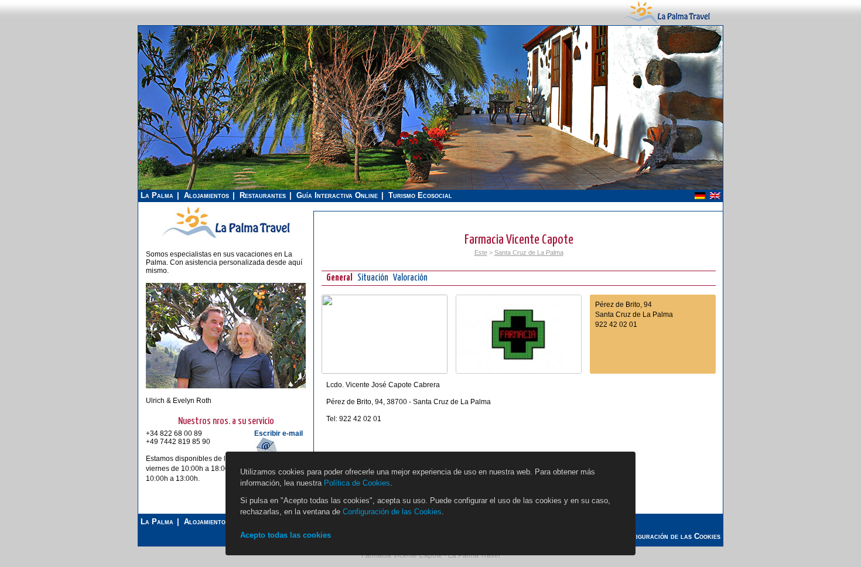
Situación (372, 278)
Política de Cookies (357, 483)
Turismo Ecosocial (420, 195)
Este (480, 252)
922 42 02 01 (616, 324)
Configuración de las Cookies (392, 511)
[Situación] (384, 371)
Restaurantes (263, 195)
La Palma (157, 195)
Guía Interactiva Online (337, 195)
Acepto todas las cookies (285, 535)
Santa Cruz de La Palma (528, 252)
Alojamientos (206, 195)
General (339, 278)
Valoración (410, 278)
